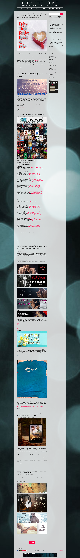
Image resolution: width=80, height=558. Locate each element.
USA (17, 324)
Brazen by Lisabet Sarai (57, 38)
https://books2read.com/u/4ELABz (34, 187)
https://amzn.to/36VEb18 (31, 218)
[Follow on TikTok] (26, 550)
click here (36, 60)
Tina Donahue (51, 42)
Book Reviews (51, 69)
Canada (18, 323)
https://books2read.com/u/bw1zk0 (34, 226)
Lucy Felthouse (20, 116)
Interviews (51, 59)
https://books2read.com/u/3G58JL (36, 191)
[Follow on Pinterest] (25, 550)
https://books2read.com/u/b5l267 (34, 173)
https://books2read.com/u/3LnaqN (33, 224)
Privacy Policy (61, 550)
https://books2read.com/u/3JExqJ (34, 211)
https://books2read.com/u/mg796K (38, 168)
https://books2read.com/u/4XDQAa (34, 207)
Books (31, 8)
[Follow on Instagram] (23, 550)
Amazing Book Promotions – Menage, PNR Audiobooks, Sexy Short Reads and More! (31, 471)
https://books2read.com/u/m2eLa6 (34, 186)
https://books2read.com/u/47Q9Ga (33, 213)
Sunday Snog (51, 74)
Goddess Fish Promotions (53, 39)
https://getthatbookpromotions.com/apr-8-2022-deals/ (25, 235)
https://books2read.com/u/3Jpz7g (37, 179)
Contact (58, 8)
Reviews (50, 68)
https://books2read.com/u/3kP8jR (33, 206)
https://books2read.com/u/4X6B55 (35, 192)
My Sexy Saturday (51, 65)
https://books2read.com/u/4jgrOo (36, 219)
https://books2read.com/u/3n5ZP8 (34, 178)
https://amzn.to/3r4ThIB (32, 201)
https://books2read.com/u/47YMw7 (36, 167)
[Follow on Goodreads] (21, 550)
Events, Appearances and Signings (46, 8)
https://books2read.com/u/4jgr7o (38, 180)
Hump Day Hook (51, 62)
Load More (32, 542)
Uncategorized (51, 77)
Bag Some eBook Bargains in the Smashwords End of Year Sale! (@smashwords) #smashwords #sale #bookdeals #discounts (32, 74)
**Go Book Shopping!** (20, 107)
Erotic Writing (51, 56)
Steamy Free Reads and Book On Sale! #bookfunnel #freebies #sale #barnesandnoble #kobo (30, 414)
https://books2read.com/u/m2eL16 (38, 227)
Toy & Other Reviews (52, 71)
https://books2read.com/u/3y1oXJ (36, 193)
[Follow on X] (19, 550)
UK (17, 328)
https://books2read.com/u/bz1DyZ (34, 181)
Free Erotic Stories (52, 57)
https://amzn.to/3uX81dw (32, 212)
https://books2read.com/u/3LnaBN (35, 185)
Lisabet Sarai (51, 38)
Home (20, 8)
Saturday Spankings (52, 72)
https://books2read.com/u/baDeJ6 (36, 220)
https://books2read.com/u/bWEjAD (37, 205)
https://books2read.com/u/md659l (35, 214)
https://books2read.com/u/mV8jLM (36, 208)
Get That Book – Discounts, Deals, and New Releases (30, 114)
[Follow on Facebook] (17, 550)
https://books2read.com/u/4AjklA (34, 225)
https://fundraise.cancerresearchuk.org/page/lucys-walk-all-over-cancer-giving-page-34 (30, 406)
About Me (26, 8)
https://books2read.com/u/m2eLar (34, 174)
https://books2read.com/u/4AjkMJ (31, 172)
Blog (35, 8)
